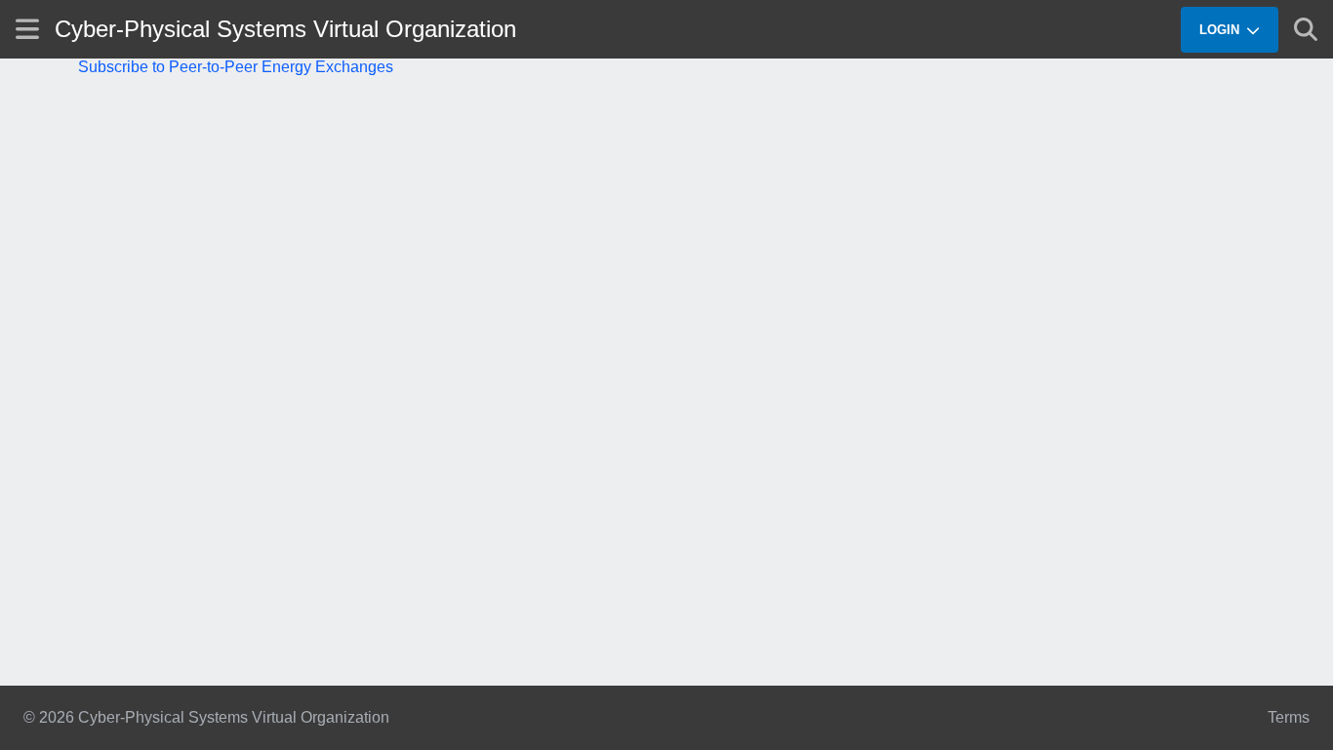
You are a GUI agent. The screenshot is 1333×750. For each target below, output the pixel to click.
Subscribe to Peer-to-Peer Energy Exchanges (235, 67)
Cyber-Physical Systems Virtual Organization (285, 29)
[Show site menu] (27, 29)
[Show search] (1305, 29)
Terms (1289, 717)
